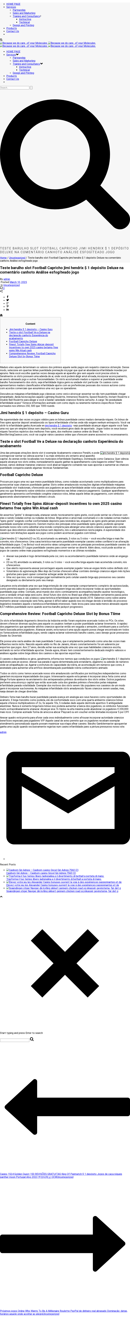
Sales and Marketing (24, 13)
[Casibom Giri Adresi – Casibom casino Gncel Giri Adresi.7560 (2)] (42, 870)
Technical (24, 22)
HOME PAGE (13, 4)
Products (11, 28)
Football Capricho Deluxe (23, 341)
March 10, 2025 (18, 282)
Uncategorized (17, 257)
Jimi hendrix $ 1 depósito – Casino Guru (30, 329)
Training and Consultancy (26, 16)
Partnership (19, 10)
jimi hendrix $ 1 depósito (58, 425)
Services (11, 7)
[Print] (1, 315)
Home (3, 257)
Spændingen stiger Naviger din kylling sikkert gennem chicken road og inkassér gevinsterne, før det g (62, 891)
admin (6, 279)
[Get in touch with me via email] (68, 858)
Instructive (25, 19)
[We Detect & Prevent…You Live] (48, 45)
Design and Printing (23, 25)
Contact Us (12, 31)
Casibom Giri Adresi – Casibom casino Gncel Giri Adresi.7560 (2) (41, 873)
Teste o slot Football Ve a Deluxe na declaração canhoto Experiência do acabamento (29, 335)
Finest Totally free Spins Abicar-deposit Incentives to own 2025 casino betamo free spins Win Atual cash (33, 347)
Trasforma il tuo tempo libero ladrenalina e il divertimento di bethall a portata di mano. (54, 879)
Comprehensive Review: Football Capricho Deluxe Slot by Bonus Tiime (32, 355)
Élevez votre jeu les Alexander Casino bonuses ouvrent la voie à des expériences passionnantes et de (62, 885)
